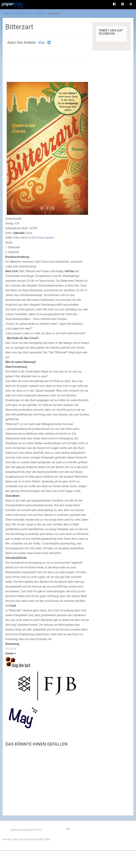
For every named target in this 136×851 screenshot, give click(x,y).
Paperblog (16, 829)
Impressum (30, 839)
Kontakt (7, 839)
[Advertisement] (47, 780)
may (41, 42)
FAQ (41, 839)
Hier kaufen (46, 237)
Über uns (18, 839)
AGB (47, 839)
